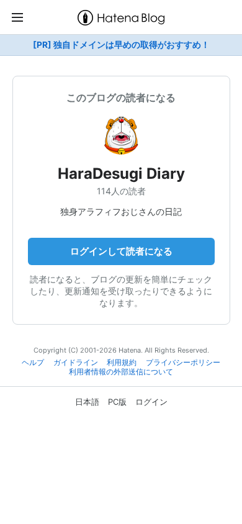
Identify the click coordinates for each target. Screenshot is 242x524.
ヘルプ (33, 362)
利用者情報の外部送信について (121, 372)
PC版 (117, 402)
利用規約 (122, 362)
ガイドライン (75, 362)
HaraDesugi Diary (121, 174)
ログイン (151, 402)
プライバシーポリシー (183, 362)
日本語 (87, 402)
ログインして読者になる (121, 251)
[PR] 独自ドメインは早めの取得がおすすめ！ (121, 45)
